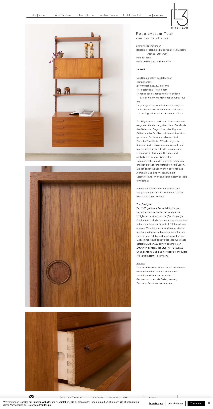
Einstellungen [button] (156, 403)
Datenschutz (113, 397)
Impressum (98, 397)
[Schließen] (209, 403)
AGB (125, 397)
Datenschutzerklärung (39, 405)
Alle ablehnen (175, 403)
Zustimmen (196, 403)
